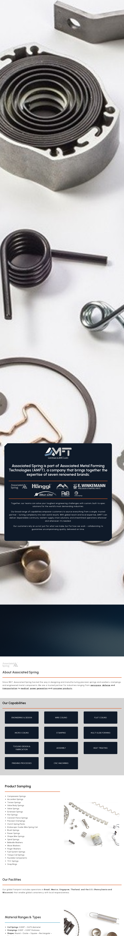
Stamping (61, 733)
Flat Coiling (100, 717)
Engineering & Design (22, 717)
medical (25, 688)
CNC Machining (61, 763)
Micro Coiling (22, 733)
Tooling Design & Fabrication (21, 748)
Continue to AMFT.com (58, 458)
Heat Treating (100, 748)
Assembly (61, 748)
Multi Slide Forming (100, 733)
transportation (9, 688)
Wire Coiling (61, 717)
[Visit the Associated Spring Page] (19, 486)
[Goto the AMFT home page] (58, 452)
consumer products (62, 688)
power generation (39, 688)
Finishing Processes (22, 763)
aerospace (95, 685)
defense (106, 685)
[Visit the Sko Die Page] (45, 493)
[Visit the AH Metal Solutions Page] (62, 486)
